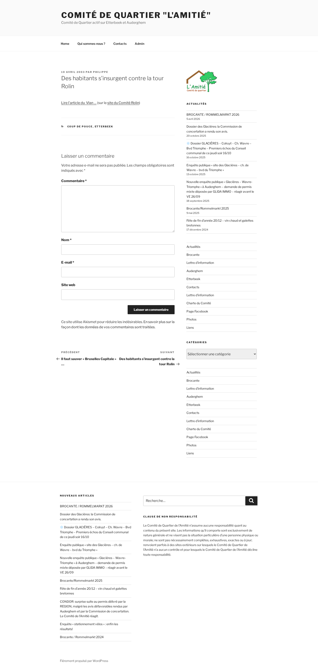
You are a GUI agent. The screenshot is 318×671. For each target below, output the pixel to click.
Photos (191, 319)
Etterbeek (104, 126)
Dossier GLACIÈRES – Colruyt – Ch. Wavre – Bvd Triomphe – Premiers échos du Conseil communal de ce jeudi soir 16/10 (218, 148)
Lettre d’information (200, 262)
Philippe (100, 72)
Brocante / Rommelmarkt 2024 (82, 637)
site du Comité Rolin (123, 103)
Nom (66, 240)
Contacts (120, 43)
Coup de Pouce (80, 126)
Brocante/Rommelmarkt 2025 (207, 208)
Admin (139, 43)
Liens (190, 327)
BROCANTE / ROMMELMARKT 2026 (212, 114)
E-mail (67, 262)
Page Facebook (197, 311)
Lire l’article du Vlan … (78, 103)
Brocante (192, 254)
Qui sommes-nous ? (91, 43)
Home (65, 43)
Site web (68, 285)
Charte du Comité (198, 303)
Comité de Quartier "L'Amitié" (136, 15)
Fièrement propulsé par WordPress (84, 661)
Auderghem (194, 271)
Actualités (193, 246)
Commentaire (74, 181)
